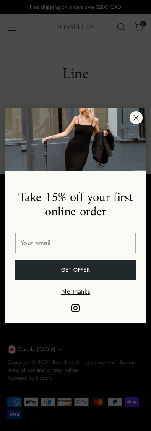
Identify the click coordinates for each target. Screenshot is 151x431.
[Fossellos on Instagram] (75, 309)
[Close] (136, 117)
